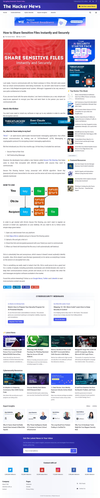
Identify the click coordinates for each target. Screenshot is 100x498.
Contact (4, 489)
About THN (5, 484)
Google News (37, 278)
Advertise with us (7, 486)
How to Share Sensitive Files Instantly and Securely (36, 32)
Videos (88, 406)
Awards (53, 12)
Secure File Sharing (51, 160)
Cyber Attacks (28, 12)
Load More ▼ (72, 155)
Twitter (45, 278)
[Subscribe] (73, 451)
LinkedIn (54, 278)
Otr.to (5, 136)
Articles (94, 406)
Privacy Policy (30, 489)
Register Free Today (15, 321)
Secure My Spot (60, 319)
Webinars (28, 484)
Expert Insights (42, 12)
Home (5, 12)
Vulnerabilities (16, 12)
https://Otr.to (13, 236)
